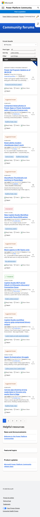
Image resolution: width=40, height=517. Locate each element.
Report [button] (8, 91)
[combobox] (20, 44)
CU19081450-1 (17, 360)
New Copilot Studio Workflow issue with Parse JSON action (16, 216)
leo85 (14, 253)
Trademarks (6, 504)
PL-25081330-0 (17, 221)
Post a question (20, 12)
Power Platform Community (19, 7)
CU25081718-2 (17, 398)
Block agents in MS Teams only (16, 250)
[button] (38, 8)
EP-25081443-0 (17, 328)
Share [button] (28, 88)
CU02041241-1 (17, 114)
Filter (4, 56)
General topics (9, 156)
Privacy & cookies (8, 498)
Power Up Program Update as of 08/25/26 (17, 71)
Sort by (5, 53)
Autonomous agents (11, 229)
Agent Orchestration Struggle (16, 357)
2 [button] (22, 114)
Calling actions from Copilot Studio (15, 368)
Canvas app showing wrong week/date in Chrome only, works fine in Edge (15, 392)
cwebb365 (15, 183)
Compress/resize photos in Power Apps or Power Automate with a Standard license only (17, 108)
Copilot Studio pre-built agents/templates (17, 336)
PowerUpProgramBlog (9, 76)
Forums (21, 16)
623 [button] (18, 253)
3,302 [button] (21, 183)
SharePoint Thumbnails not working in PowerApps (15, 179)
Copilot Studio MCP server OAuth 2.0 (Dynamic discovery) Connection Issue (16, 285)
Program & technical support (13, 84)
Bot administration (10, 261)
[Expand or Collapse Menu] (3, 8)
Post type (6, 49)
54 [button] (19, 148)
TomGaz (15, 148)
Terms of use (7, 501)
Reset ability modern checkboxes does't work (14, 144)
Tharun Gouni (16, 291)
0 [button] (22, 328)
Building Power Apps (11, 122)
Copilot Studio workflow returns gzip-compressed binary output (17, 322)
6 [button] (17, 76)
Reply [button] (11, 88)
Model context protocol (11, 299)
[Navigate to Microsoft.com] (7, 3)
